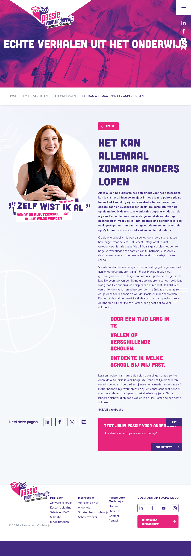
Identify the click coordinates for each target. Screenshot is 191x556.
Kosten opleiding (60, 507)
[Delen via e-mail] (84, 422)
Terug (110, 126)
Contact (114, 516)
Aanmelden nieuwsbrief (150, 522)
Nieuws (113, 506)
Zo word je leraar (61, 503)
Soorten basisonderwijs (93, 512)
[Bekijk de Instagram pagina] (183, 48)
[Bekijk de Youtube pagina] (183, 39)
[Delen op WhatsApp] (72, 422)
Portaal (113, 520)
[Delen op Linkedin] (47, 422)
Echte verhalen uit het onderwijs (49, 96)
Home (13, 96)
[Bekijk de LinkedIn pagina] (183, 23)
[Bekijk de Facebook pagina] (183, 31)
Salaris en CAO (59, 512)
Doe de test (164, 447)
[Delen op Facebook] (59, 422)
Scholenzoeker (87, 517)
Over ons (114, 511)
